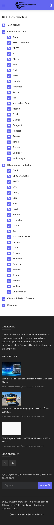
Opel (15, 114)
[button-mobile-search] (50, 5)
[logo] (27, 5)
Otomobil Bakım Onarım (20, 298)
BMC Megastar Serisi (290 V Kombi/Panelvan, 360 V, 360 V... (26, 440)
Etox (15, 64)
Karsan (16, 92)
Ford (15, 75)
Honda (16, 81)
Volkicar (17, 152)
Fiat (15, 70)
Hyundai (17, 86)
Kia (14, 97)
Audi (15, 37)
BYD (15, 53)
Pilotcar (17, 130)
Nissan (16, 108)
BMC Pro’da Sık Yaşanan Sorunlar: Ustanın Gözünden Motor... (27, 380)
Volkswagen (19, 158)
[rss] (12, 463)
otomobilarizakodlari (11, 387)
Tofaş (16, 141)
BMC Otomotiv (21, 42)
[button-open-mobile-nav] (3, 5)
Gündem (12, 305)
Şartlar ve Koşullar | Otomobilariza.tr (27, 514)
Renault (17, 136)
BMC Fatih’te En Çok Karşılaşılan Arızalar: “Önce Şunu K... (25, 410)
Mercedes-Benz (21, 103)
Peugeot (17, 125)
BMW (16, 48)
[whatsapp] (5, 463)
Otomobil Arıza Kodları (19, 165)
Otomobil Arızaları (17, 31)
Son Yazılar (14, 25)
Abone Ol (45, 485)
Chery (16, 59)
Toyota (16, 147)
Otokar (16, 119)
